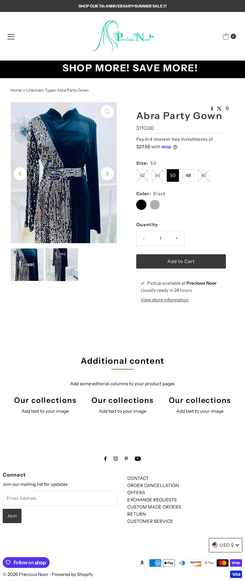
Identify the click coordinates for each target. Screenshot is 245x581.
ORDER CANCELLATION (153, 485)
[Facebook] (105, 458)
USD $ (227, 545)
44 (157, 175)
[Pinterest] (126, 458)
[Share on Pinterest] (227, 109)
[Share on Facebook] (212, 109)
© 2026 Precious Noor (25, 574)
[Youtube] (138, 458)
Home (16, 90)
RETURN (136, 514)
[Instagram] (116, 458)
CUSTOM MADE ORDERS (154, 507)
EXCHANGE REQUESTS (152, 500)
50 (173, 175)
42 (142, 175)
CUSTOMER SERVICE (150, 521)
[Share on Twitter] (220, 109)
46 (203, 175)
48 (188, 175)
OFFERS (136, 492)
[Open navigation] (11, 36)
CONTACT (138, 478)
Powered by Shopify (72, 574)
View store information (165, 300)
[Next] (107, 173)
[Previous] (20, 173)
